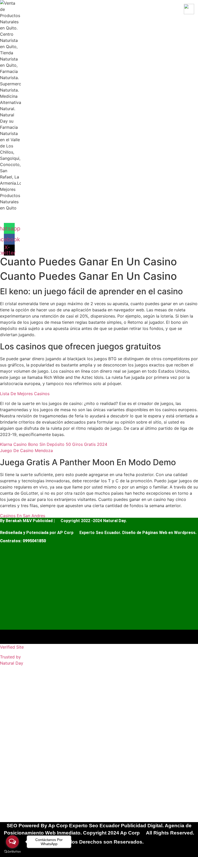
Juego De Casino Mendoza (26, 450)
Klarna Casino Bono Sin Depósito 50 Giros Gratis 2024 (53, 444)
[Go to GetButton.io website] (12, 851)
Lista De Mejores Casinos (25, 393)
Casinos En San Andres (22, 515)
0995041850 (34, 540)
